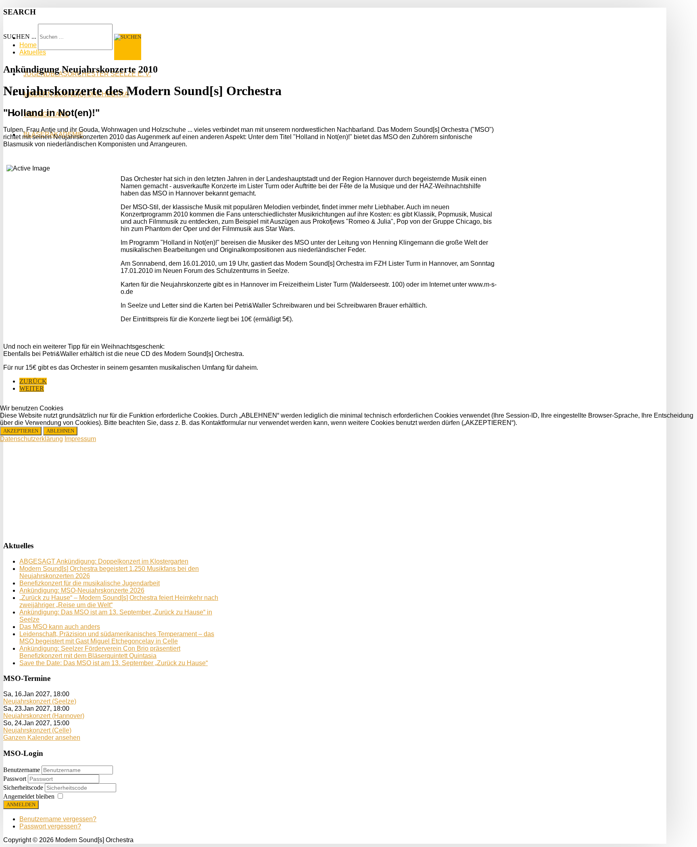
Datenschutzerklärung (31, 438)
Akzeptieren (20, 431)
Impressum (80, 438)
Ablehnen (60, 431)
